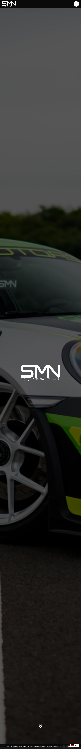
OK (64, 746)
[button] (76, 4)
